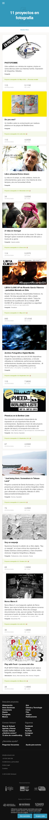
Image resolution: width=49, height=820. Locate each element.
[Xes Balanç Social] (24, 788)
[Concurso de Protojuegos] (9, 805)
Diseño (5, 712)
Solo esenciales (25, 816)
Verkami (25, 3)
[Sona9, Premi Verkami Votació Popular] (40, 805)
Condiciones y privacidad (10, 762)
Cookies (5, 768)
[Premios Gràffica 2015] (9, 788)
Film (27, 712)
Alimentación (7, 705)
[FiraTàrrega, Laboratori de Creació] (24, 805)
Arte (27, 705)
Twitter (27, 728)
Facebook (29, 726)
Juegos (29, 714)
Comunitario (7, 710)
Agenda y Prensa (8, 728)
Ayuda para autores (33, 745)
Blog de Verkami (8, 726)
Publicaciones (31, 717)
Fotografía (6, 714)
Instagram (29, 733)
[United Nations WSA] (40, 788)
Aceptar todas (40, 816)
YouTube (28, 731)
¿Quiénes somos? (9, 733)
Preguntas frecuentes (10, 745)
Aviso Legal (6, 765)
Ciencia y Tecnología (34, 707)
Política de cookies (34, 812)
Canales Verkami (8, 731)
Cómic (28, 710)
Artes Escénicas (8, 707)
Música (5, 717)
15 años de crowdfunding (12, 735)
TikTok (27, 735)
